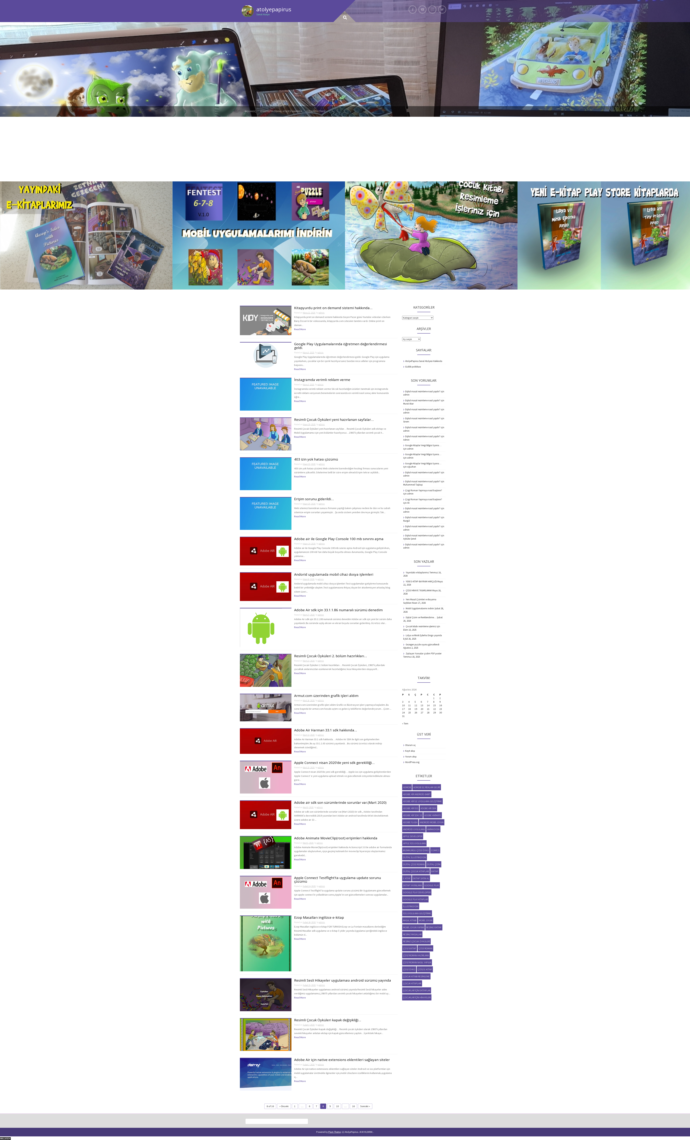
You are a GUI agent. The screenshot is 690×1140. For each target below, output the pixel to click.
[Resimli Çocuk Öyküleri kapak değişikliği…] (265, 1034)
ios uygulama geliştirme (417, 913)
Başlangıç (250, 111)
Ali (408, 502)
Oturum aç (410, 745)
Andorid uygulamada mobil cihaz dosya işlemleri (333, 575)
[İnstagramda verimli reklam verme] (265, 394)
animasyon (433, 829)
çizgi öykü (409, 969)
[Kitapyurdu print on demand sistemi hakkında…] (265, 320)
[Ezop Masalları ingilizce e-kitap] (265, 943)
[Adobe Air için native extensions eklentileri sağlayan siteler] (265, 1074)
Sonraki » (365, 1106)
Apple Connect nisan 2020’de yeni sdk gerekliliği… (334, 763)
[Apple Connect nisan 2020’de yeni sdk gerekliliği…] (265, 777)
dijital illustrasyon (414, 857)
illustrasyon (410, 906)
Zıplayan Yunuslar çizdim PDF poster (423, 653)
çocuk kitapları (412, 983)
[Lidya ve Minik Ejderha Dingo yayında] (604, 235)
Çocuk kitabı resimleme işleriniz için (423, 626)
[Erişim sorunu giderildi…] (265, 513)
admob (407, 787)
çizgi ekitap (409, 948)
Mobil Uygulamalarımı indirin (420, 608)
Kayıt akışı (410, 750)
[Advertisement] (345, 144)
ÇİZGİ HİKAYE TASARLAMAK (419, 590)
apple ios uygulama (414, 843)
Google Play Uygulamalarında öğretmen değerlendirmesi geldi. (340, 346)
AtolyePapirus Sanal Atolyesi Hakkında (281, 111)
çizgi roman (425, 948)
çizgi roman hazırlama (416, 955)
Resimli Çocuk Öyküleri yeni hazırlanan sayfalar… (334, 420)
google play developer (417, 892)
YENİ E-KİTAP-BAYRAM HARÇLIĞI (421, 581)
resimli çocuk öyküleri (416, 941)
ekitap (434, 871)
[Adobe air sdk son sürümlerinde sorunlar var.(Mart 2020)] (265, 814)
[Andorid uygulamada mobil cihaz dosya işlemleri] (265, 586)
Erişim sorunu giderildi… (314, 499)
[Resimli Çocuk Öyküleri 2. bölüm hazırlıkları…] (265, 670)
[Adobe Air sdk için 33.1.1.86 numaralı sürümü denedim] (261, 627)
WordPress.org (412, 762)
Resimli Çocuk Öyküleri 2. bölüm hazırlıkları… (330, 656)
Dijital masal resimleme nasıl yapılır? (422, 391)
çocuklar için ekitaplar (416, 990)
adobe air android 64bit (417, 794)
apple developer (412, 836)
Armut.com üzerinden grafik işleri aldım (326, 696)
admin (322, 312)
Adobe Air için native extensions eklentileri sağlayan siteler (342, 1060)
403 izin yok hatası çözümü (316, 459)
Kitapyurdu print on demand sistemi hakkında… (333, 308)
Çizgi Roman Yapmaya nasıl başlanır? (423, 490)
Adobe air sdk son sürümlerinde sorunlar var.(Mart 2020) (340, 803)
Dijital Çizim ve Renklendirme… (421, 617)
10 (337, 1106)
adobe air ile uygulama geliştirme (422, 801)
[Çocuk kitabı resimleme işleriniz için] (431, 235)
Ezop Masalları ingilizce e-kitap (319, 918)
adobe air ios (410, 808)
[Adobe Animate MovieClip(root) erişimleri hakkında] (265, 852)
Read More (300, 329)
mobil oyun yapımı (413, 927)
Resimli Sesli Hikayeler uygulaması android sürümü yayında (342, 981)
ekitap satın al (421, 878)
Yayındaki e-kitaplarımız (417, 572)
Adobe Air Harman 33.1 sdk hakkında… (325, 730)
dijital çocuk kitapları (416, 871)
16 (353, 1106)
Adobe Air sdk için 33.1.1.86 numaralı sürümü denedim (338, 610)
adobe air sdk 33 (412, 815)
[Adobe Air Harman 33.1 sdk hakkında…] (265, 741)
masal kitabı (410, 920)
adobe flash (410, 822)
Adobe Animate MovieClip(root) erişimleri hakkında (335, 838)
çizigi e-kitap (425, 969)
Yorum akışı (411, 756)
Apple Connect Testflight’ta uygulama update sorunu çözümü (337, 880)
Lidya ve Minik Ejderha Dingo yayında (424, 635)
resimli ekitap (433, 927)
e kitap (407, 878)
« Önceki (284, 1106)
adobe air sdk (428, 808)
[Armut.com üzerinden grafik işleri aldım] (265, 707)
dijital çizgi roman (414, 864)
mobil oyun (425, 920)
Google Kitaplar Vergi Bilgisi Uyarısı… (423, 445)
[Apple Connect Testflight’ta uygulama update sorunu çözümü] (265, 892)
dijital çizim (433, 864)
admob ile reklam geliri (426, 787)
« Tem (405, 723)
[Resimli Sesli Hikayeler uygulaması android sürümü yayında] (265, 994)
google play (431, 885)
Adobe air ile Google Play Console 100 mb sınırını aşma (338, 539)
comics (435, 850)
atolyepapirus (273, 9)
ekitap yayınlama (412, 885)
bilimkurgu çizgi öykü (416, 850)
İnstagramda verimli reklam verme (322, 380)
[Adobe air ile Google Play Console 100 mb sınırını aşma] (265, 551)
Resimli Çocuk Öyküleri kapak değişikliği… (327, 1020)
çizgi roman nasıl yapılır (417, 962)
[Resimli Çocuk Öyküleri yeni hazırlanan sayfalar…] (265, 434)
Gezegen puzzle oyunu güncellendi (422, 644)
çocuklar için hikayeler (417, 997)
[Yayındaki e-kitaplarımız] (86, 235)
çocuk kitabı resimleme (416, 976)
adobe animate (432, 815)
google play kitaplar (415, 899)
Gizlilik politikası (315, 111)
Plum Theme (334, 1132)
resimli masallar (412, 934)
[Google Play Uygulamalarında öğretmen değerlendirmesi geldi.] (265, 355)
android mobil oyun (431, 822)
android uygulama (414, 829)
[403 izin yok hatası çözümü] (265, 473)
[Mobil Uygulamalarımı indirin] (258, 235)
